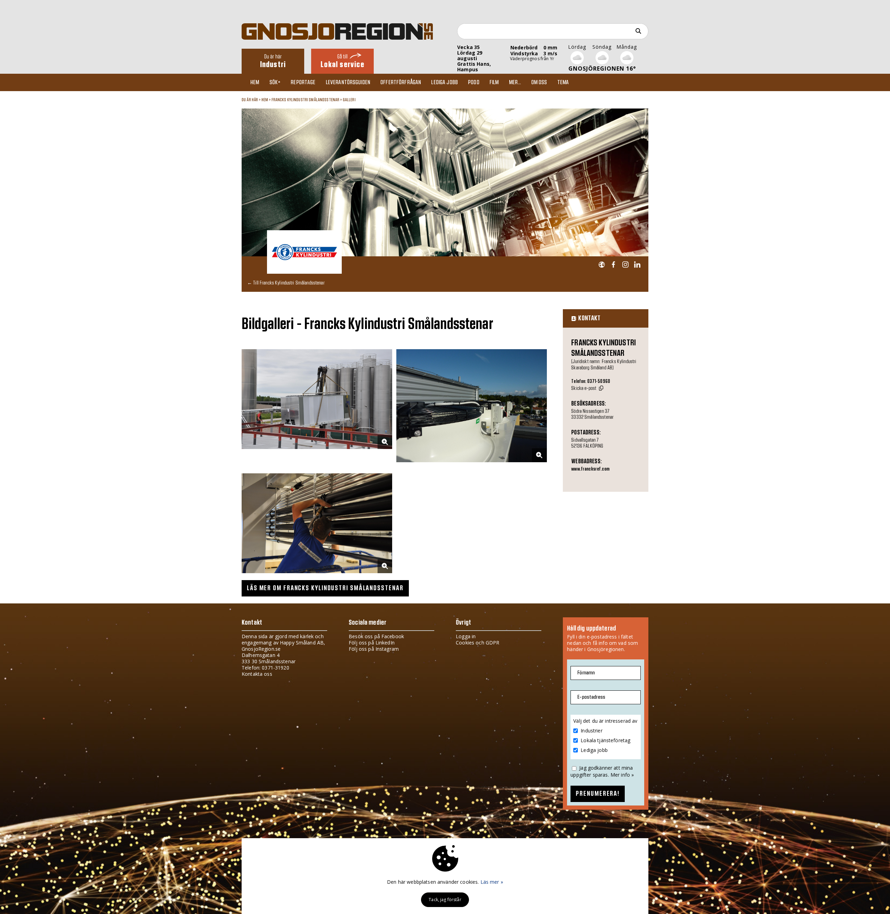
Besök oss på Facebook (376, 636)
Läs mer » (491, 882)
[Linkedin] (637, 264)
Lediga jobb (444, 82)
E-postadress (591, 697)
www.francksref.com (590, 469)
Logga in (466, 636)
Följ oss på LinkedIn (372, 642)
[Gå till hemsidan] (601, 264)
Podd (473, 82)
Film (494, 82)
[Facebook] (613, 264)
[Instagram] (625, 264)
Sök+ (275, 82)
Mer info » (622, 774)
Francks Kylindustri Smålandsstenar (306, 100)
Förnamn (586, 672)
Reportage (303, 82)
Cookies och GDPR (477, 642)
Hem (254, 82)
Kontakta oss (257, 674)
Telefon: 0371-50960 (590, 381)
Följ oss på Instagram (374, 649)
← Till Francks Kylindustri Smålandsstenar (286, 283)
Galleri (349, 100)
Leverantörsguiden (348, 82)
